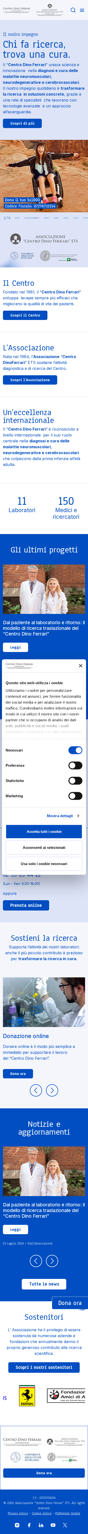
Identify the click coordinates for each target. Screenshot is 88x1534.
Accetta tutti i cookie (44, 831)
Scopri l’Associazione (30, 379)
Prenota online (26, 905)
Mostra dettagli (60, 816)
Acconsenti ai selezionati (44, 847)
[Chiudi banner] (80, 665)
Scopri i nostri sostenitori (44, 1367)
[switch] (75, 765)
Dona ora (18, 1073)
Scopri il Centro (25, 315)
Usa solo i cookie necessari (44, 863)
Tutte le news (44, 1284)
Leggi (15, 647)
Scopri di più (22, 123)
